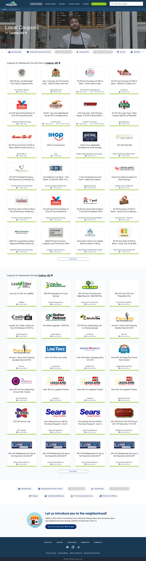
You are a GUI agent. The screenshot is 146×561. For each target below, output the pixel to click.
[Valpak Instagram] (73, 547)
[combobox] (126, 4)
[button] (74, 3)
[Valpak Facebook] (67, 547)
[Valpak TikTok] (78, 547)
